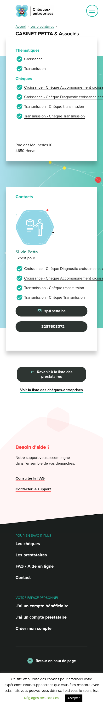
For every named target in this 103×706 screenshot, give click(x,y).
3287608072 (52, 326)
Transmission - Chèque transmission (54, 106)
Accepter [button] (74, 698)
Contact (23, 577)
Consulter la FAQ (30, 478)
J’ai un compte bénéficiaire (42, 606)
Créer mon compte (34, 628)
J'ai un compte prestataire (41, 617)
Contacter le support (33, 489)
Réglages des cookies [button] (41, 698)
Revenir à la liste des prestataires (54, 374)
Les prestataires (31, 555)
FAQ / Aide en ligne (35, 566)
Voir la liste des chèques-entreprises (51, 390)
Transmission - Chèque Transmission (54, 116)
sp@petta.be (54, 311)
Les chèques (28, 543)
